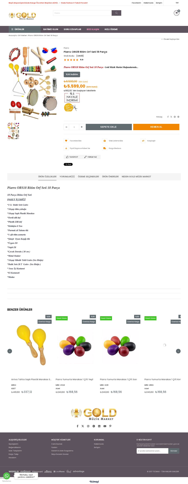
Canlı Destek (56, 444)
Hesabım (12, 458)
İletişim (159, 3)
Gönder (173, 451)
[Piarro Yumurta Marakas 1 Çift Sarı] (93, 345)
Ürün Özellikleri (47, 176)
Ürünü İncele (13, 354)
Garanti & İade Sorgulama (62, 451)
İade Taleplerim (15, 451)
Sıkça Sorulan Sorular (60, 454)
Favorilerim (136, 3)
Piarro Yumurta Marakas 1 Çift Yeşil (47, 379)
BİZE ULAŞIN (93, 29)
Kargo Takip (13, 454)
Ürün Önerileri (110, 176)
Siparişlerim (13, 444)
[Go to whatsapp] (6, 475)
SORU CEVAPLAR (72, 29)
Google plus (178, 117)
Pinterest (175, 117)
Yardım (54, 447)
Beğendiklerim (15, 447)
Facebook (168, 117)
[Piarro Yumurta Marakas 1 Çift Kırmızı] (137, 345)
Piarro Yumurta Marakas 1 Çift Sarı (91, 379)
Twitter (171, 117)
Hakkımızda (148, 3)
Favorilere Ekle (48, 354)
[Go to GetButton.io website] (6, 481)
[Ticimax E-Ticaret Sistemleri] (94, 482)
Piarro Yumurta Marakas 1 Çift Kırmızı (137, 379)
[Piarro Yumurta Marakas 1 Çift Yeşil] (48, 345)
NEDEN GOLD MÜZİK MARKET (136, 176)
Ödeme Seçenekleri (88, 176)
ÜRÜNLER (19, 29)
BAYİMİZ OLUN (50, 29)
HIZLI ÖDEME (111, 29)
